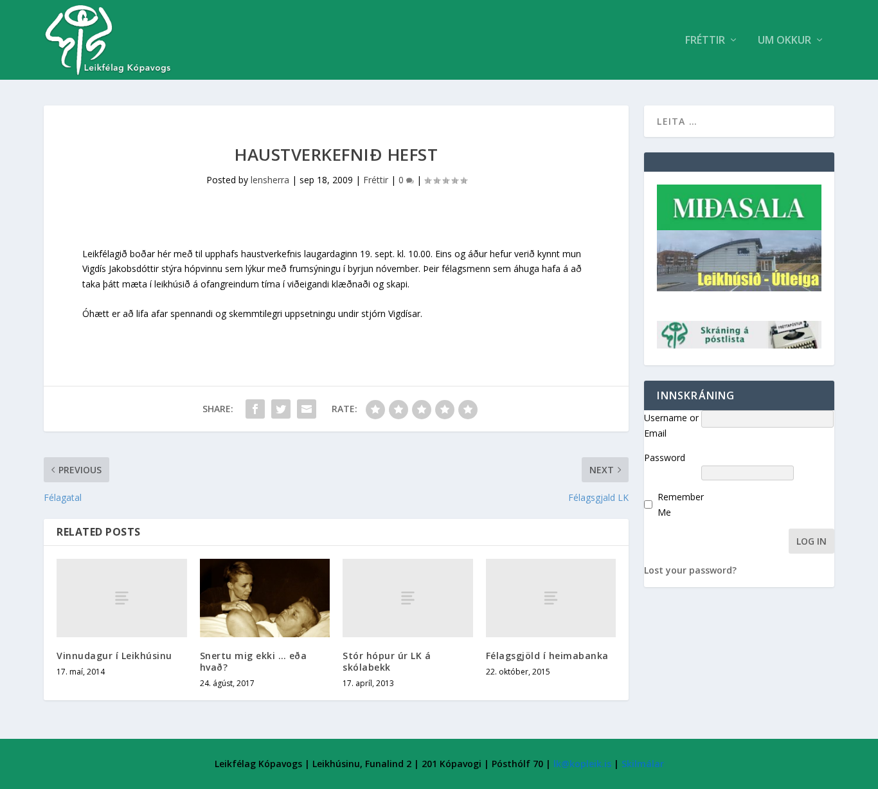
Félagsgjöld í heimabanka (547, 655)
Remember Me (681, 504)
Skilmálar (643, 763)
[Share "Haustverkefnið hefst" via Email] (306, 409)
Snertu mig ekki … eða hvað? (253, 661)
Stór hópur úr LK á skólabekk (387, 661)
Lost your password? (690, 570)
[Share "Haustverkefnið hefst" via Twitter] (281, 409)
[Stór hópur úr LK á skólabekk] (408, 598)
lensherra (270, 180)
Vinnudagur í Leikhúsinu (114, 655)
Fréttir (705, 41)
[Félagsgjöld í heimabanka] (551, 598)
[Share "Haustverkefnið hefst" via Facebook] (255, 409)
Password (664, 457)
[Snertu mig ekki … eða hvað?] (265, 598)
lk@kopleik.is (582, 763)
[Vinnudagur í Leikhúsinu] (122, 598)
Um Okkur (784, 41)
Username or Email (671, 425)
